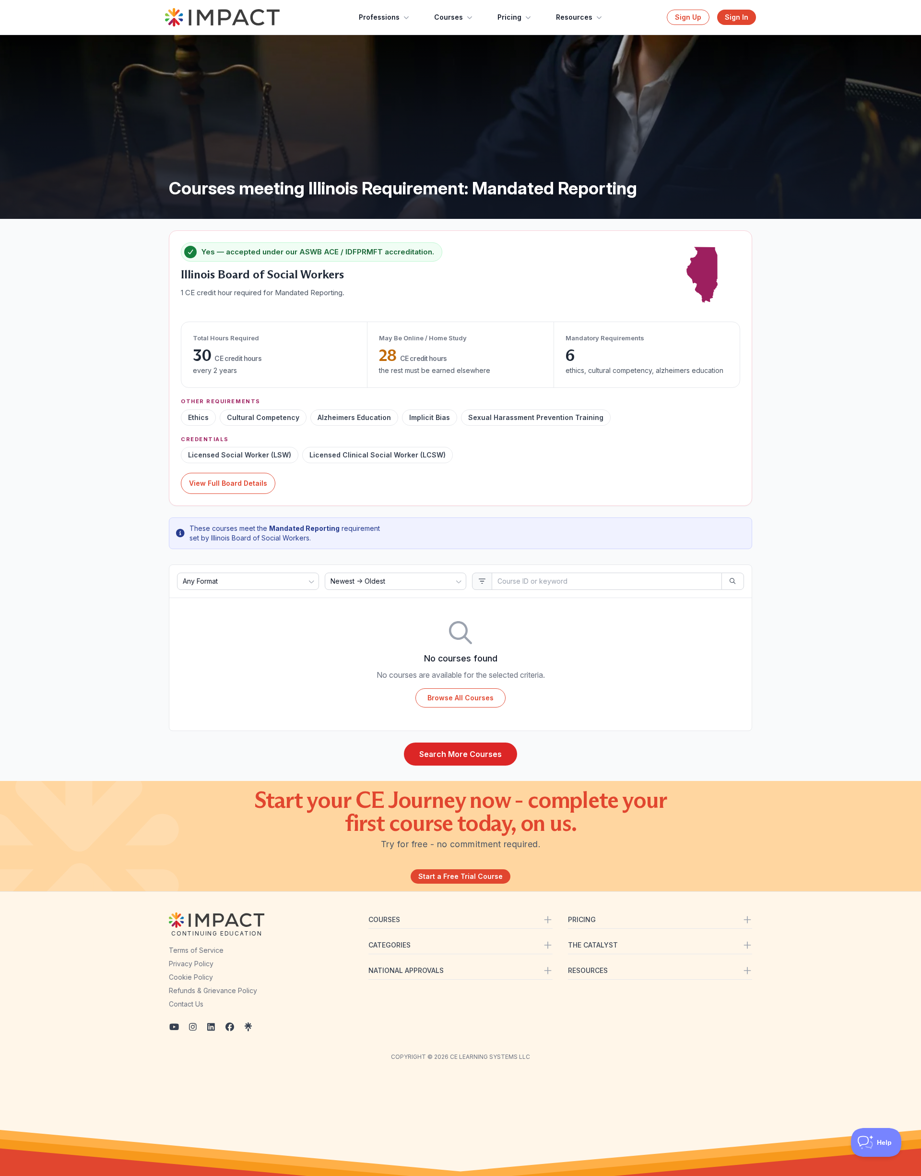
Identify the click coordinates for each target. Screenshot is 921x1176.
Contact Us (186, 1004)
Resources (574, 17)
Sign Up (688, 17)
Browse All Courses (460, 698)
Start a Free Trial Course (460, 876)
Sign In (736, 17)
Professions (379, 17)
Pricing (509, 17)
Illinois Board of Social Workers (262, 274)
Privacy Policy (191, 964)
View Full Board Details (228, 483)
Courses (448, 17)
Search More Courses (460, 754)
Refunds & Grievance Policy (213, 990)
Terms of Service (196, 950)
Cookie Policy (191, 977)
